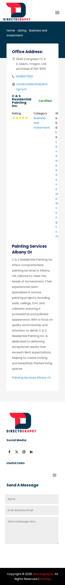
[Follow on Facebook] (9, 452)
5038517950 (24, 76)
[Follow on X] (17, 452)
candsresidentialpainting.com (56, 189)
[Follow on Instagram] (24, 452)
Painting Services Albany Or (31, 378)
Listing (22, 30)
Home (10, 30)
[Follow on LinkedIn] (31, 452)
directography (42, 574)
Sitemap (45, 579)
